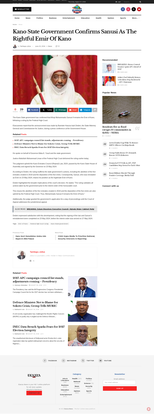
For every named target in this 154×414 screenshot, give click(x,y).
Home (17, 18)
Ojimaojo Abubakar (21, 285)
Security (89, 386)
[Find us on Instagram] (128, 9)
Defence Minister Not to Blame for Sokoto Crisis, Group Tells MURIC (47, 144)
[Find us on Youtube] (139, 9)
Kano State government (59, 224)
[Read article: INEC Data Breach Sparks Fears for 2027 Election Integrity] (82, 335)
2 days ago (123, 85)
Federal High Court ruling (39, 224)
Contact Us (34, 393)
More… (21, 3)
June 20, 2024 (40, 46)
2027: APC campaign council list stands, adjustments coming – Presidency (49, 140)
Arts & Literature (65, 379)
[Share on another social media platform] (94, 110)
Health (98, 18)
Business (52, 18)
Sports (15, 3)
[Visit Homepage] (77, 9)
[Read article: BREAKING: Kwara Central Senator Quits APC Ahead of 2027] (109, 68)
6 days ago (123, 72)
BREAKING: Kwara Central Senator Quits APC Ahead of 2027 (129, 66)
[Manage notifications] (149, 409)
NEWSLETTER (23, 9)
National (77, 381)
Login (119, 2)
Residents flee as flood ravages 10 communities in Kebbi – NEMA (116, 130)
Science (87, 383)
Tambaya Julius (25, 46)
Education (85, 18)
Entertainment (69, 18)
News (28, 18)
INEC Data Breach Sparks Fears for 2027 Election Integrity (41, 147)
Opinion (111, 18)
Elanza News (68, 409)
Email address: (119, 379)
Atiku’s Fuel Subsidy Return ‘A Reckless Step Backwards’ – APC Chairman (129, 79)
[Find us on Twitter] (134, 9)
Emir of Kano (23, 224)
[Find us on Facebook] (123, 9)
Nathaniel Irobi (20, 309)
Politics (40, 18)
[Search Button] (139, 2)
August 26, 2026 (36, 285)
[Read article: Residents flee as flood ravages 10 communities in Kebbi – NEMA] (121, 110)
